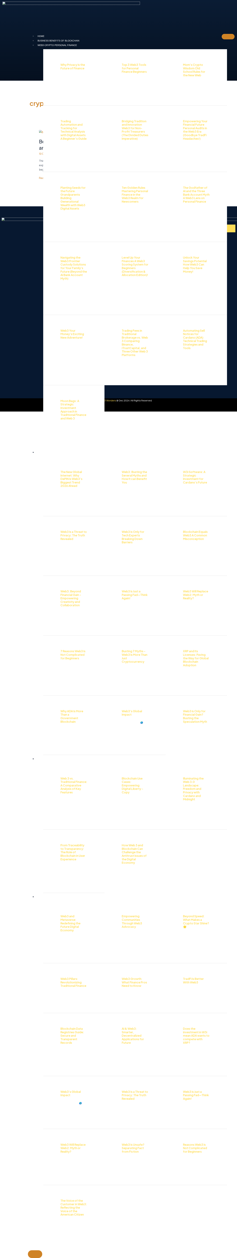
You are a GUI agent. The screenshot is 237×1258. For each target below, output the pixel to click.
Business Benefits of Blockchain (58, 40)
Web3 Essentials (48, 897)
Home (41, 36)
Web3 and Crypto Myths (53, 452)
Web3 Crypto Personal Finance (57, 45)
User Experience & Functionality (58, 759)
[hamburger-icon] (228, 36)
